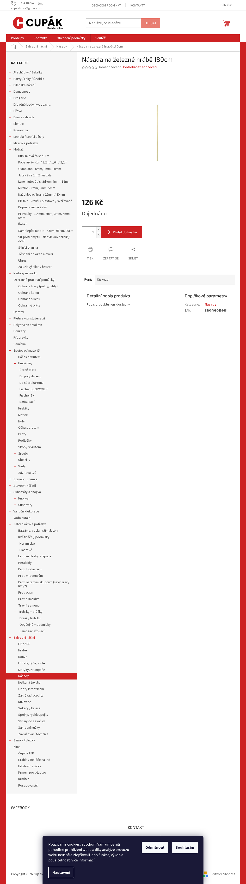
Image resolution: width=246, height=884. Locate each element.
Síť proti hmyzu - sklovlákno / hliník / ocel (44, 239)
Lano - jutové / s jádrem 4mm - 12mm (44, 181)
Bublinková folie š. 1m (33, 156)
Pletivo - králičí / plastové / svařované (45, 201)
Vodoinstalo (22, 518)
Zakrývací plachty (30, 695)
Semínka (19, 344)
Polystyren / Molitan (27, 325)
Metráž (18, 149)
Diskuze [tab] (103, 279)
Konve (22, 657)
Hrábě (22, 650)
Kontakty (137, 5)
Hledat (150, 23)
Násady (23, 676)
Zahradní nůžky (29, 727)
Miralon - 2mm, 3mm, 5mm (36, 188)
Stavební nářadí (24, 485)
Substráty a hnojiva (27, 492)
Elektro (18, 123)
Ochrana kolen (28, 292)
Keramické (27, 543)
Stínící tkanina (28, 247)
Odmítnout (155, 847)
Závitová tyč (27, 472)
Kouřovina (20, 130)
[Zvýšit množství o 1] (99, 229)
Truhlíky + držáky (30, 611)
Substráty (25, 505)
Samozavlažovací (31, 631)
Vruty (22, 466)
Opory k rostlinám (31, 689)
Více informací (82, 860)
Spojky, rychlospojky (33, 714)
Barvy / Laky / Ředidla (28, 79)
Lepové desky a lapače (34, 556)
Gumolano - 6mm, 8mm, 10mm (39, 169)
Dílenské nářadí (24, 85)
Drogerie (19, 98)
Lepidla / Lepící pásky (28, 136)
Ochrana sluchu (29, 299)
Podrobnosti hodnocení (140, 67)
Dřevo (17, 111)
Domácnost (21, 91)
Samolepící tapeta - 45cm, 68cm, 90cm (45, 231)
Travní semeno (29, 605)
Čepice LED (26, 753)
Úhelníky (24, 459)
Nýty (21, 421)
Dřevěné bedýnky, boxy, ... (32, 104)
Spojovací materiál (26, 350)
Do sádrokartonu (31, 382)
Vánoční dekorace (26, 511)
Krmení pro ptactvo (32, 772)
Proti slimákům (28, 599)
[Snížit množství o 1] (99, 235)
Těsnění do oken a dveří (35, 254)
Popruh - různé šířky (32, 207)
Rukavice (24, 702)
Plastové (25, 550)
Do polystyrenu (30, 376)
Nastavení (61, 872)
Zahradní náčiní (24, 637)
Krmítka (23, 779)
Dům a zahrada (23, 117)
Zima (16, 747)
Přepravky (20, 337)
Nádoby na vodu (25, 273)
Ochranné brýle (29, 305)
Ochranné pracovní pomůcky (34, 279)
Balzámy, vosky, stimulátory (38, 530)
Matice (23, 415)
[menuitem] (17, 38)
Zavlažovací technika (33, 734)
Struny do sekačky (31, 721)
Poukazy (19, 331)
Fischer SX (26, 395)
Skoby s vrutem (29, 447)
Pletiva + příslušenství (29, 318)
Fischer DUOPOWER (33, 389)
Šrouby (23, 453)
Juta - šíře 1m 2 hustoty (35, 175)
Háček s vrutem (29, 357)
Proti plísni (25, 592)
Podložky (25, 440)
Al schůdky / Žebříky (28, 72)
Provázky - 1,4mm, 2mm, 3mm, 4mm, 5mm (44, 215)
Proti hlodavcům (30, 569)
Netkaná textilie (29, 682)
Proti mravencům (30, 575)
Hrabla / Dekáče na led (34, 760)
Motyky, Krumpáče (31, 670)
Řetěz (22, 224)
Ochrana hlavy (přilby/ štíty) (38, 286)
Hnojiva (23, 498)
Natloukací (26, 402)
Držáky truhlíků (30, 618)
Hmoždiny (25, 363)
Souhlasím (185, 847)
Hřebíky (23, 408)
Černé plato (27, 369)
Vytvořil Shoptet (223, 874)
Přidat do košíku (125, 232)
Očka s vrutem (28, 427)
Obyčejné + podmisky (35, 624)
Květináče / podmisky (33, 537)
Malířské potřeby (25, 143)
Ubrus (22, 260)
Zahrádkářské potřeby (29, 524)
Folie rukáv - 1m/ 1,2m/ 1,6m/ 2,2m (42, 162)
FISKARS (24, 644)
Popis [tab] (88, 279)
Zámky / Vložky (24, 740)
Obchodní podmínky (106, 5)
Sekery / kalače (29, 708)
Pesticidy (25, 562)
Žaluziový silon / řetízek (35, 267)
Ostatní (18, 312)
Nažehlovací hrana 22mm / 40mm (41, 194)
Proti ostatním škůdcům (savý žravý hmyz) (43, 584)
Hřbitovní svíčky (29, 766)
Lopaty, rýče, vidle (31, 663)
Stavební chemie (25, 479)
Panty (22, 434)
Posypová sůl (27, 785)
